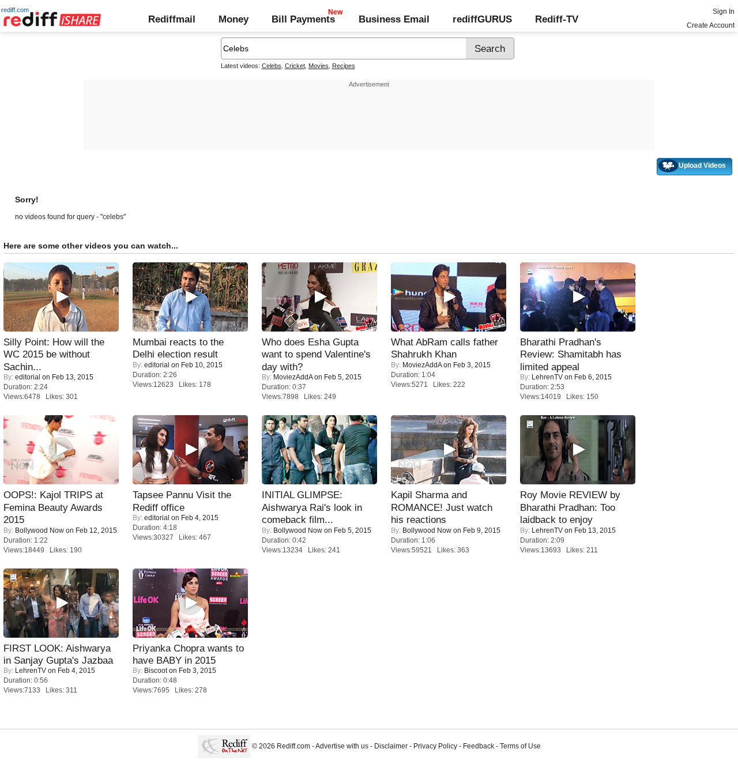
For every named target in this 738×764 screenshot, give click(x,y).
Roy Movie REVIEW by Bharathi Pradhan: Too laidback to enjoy (570, 507)
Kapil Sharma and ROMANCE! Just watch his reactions (441, 507)
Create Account (711, 25)
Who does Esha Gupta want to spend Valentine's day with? (316, 354)
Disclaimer (391, 746)
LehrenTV (547, 377)
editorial (27, 377)
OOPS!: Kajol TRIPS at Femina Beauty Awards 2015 (53, 507)
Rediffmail (171, 19)
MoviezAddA (292, 377)
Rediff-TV (556, 19)
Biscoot (155, 671)
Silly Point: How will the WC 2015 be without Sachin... (53, 354)
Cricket (295, 65)
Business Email (394, 19)
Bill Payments (303, 19)
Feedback (478, 746)
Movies (318, 65)
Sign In (724, 11)
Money (233, 19)
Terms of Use (520, 746)
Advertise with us (341, 746)
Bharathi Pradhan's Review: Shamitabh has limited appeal (571, 354)
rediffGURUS (482, 19)
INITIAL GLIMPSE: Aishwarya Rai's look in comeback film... (312, 507)
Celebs (271, 65)
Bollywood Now (39, 530)
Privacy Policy (435, 746)
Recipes (343, 65)
